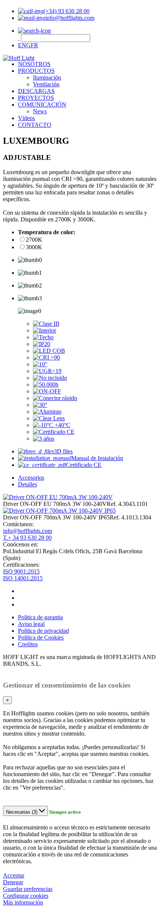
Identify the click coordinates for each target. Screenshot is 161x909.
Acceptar (13, 875)
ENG (24, 45)
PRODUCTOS (36, 71)
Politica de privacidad (43, 631)
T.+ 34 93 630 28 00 (27, 537)
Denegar (13, 882)
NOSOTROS (34, 64)
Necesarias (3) (22, 812)
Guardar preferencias (27, 889)
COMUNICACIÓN (42, 104)
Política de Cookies (41, 637)
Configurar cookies (25, 895)
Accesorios (31, 477)
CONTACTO (34, 125)
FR (34, 45)
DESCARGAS (36, 91)
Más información (23, 902)
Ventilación (46, 84)
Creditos (28, 644)
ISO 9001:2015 (21, 571)
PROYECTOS (36, 98)
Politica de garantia (40, 617)
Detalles (27, 484)
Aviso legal (31, 624)
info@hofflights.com (27, 531)
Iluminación (47, 77)
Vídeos (26, 118)
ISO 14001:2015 (23, 578)
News (40, 111)
